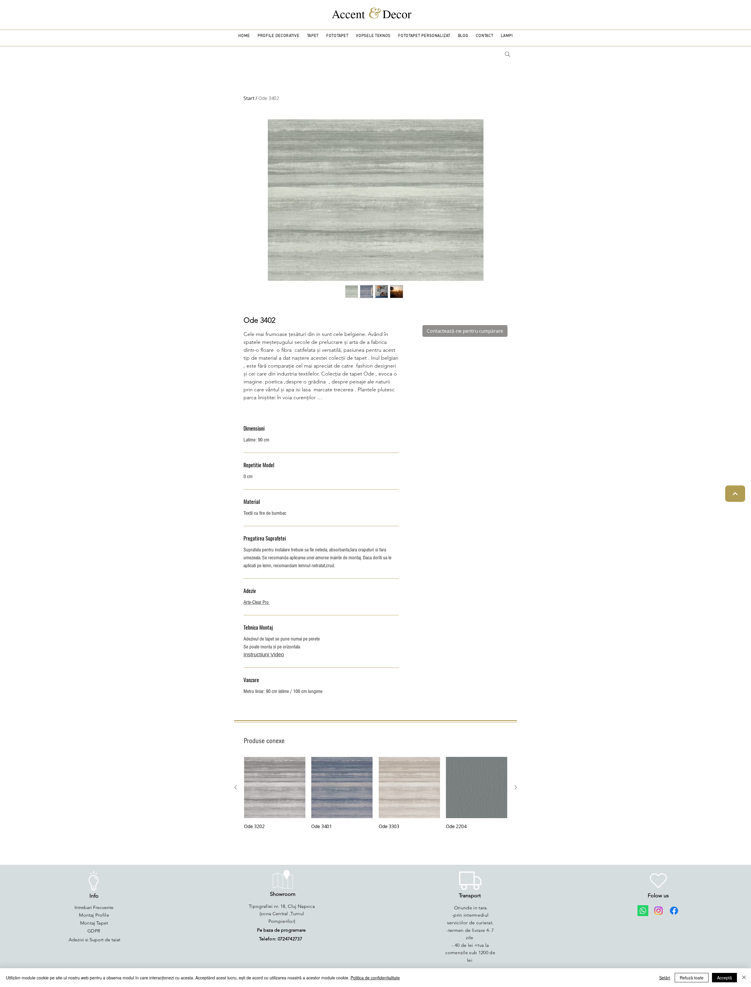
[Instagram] (658, 910)
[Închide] (743, 977)
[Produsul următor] (515, 787)
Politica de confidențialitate (375, 978)
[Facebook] (674, 910)
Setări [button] (664, 978)
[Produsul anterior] (235, 787)
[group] (375, 794)
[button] (278, 35)
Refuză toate (691, 978)
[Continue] (735, 493)
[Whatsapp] (642, 910)
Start (248, 98)
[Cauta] (507, 54)
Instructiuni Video (263, 655)
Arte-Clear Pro (256, 602)
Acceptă (724, 978)
